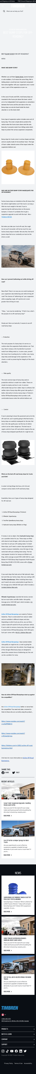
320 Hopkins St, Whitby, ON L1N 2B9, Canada (15, 1021)
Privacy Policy (8, 1063)
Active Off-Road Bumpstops (18, 30)
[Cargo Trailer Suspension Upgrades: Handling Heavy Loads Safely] (18, 791)
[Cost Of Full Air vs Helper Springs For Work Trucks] (18, 829)
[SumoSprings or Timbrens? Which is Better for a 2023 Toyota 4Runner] (18, 885)
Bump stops (9, 54)
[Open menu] (4, 6)
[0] (33, 5)
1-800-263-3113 (6, 1019)
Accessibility (28, 1063)
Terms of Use (18, 1063)
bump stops (19, 77)
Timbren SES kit (6, 217)
